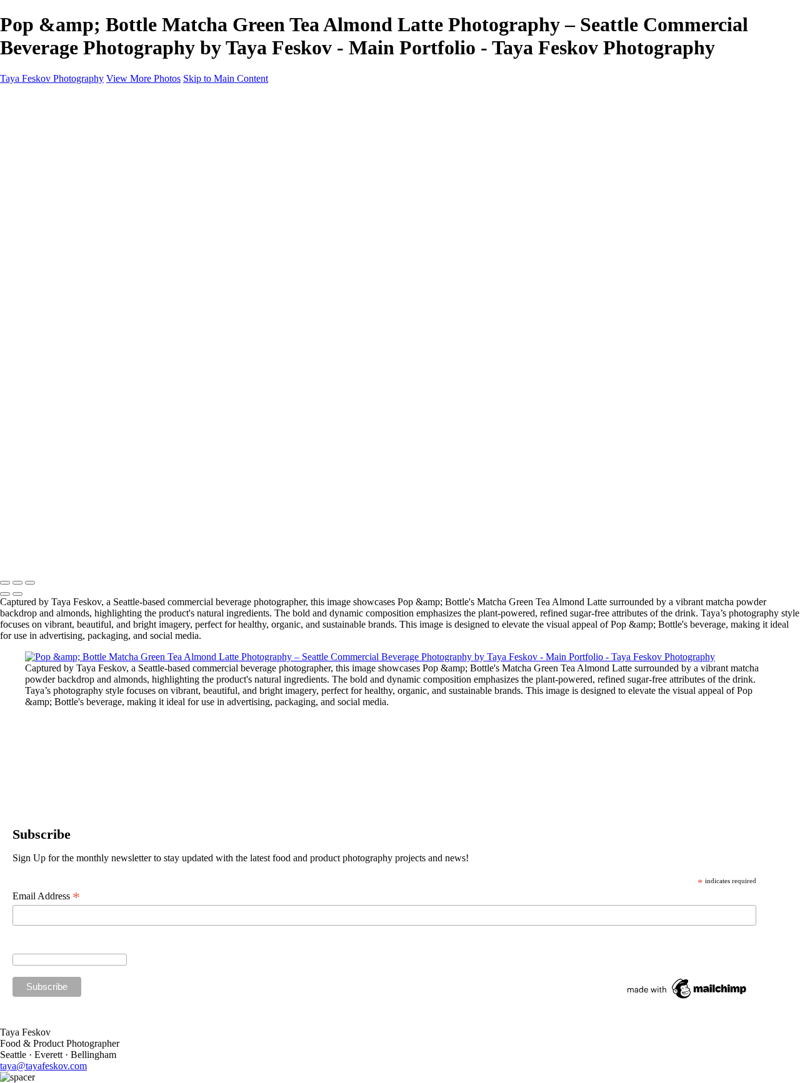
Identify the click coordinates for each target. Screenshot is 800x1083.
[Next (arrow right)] (17, 594)
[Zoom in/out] (30, 583)
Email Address (46, 896)
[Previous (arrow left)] (5, 594)
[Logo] (63, 492)
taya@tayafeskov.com (43, 1066)
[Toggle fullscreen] (17, 583)
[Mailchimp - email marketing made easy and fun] (687, 998)
